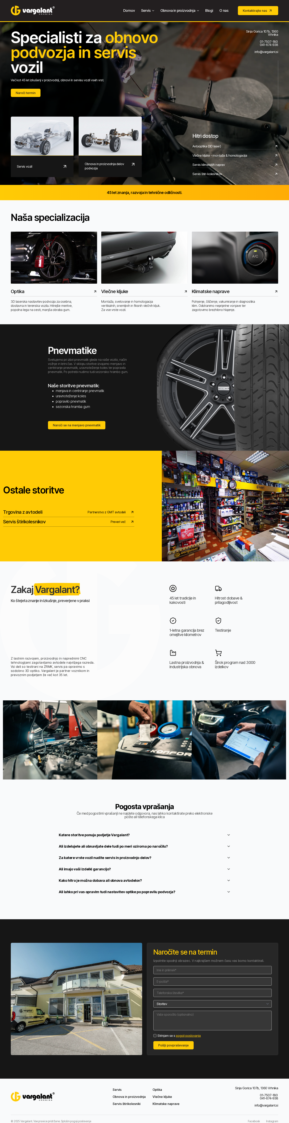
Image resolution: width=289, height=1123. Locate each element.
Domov (129, 10)
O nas (223, 10)
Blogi (209, 10)
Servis (146, 10)
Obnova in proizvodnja (177, 10)
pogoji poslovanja (188, 1036)
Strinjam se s (179, 1036)
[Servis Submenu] (154, 10)
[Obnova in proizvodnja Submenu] (198, 10)
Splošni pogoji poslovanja (76, 1121)
